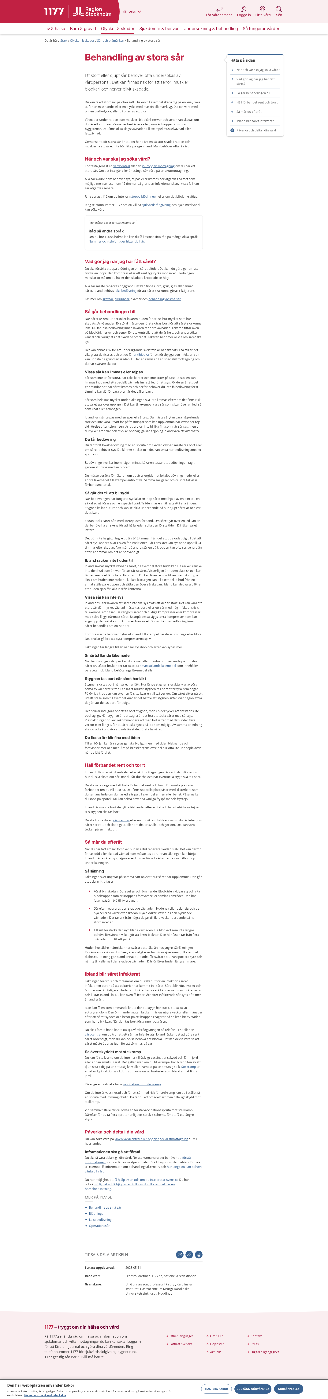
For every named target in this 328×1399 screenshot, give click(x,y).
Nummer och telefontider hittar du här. (117, 241)
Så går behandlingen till (253, 93)
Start (63, 40)
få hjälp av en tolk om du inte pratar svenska (146, 1180)
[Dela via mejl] (180, 1254)
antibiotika (141, 354)
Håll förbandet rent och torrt (257, 102)
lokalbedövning (125, 291)
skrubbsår (122, 299)
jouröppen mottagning (158, 166)
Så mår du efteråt (249, 112)
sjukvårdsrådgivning (156, 205)
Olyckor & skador (82, 40)
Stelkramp (188, 1067)
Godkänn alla (288, 1389)
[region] (164, 1389)
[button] (199, 1254)
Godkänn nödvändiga (253, 1389)
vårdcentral (121, 166)
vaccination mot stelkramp (142, 1084)
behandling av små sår (164, 299)
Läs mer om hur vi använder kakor (45, 1395)
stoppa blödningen (144, 196)
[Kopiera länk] (189, 1254)
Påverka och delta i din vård (256, 130)
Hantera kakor (216, 1389)
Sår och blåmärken (110, 40)
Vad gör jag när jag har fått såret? (256, 81)
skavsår (107, 299)
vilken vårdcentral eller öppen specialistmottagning (151, 1139)
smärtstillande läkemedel (158, 666)
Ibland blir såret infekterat (255, 121)
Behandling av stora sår (144, 40)
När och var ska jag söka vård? (258, 70)
